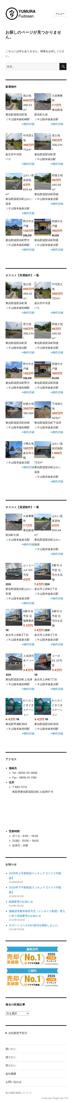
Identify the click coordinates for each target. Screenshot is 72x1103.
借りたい (11, 1057)
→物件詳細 (27, 124)
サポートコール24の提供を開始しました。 (34, 925)
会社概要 (11, 1073)
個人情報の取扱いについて (19, 1092)
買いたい (11, 1048)
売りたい (11, 1065)
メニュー (60, 13)
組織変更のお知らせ (21, 901)
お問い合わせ (14, 1082)
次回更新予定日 (17, 1033)
